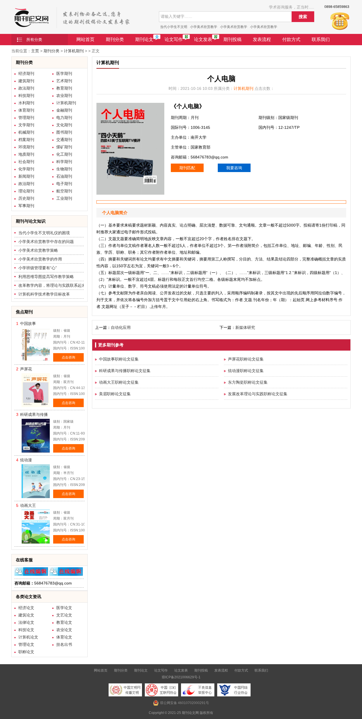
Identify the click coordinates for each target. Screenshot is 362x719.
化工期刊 (64, 154)
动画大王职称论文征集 (119, 382)
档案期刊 (26, 139)
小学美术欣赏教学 (203, 27)
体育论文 (64, 637)
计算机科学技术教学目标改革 (44, 294)
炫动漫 (26, 460)
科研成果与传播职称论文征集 (124, 370)
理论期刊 (26, 191)
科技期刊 (26, 95)
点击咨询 (68, 357)
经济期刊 (26, 73)
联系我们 (321, 39)
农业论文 (64, 629)
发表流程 (262, 39)
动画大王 (28, 505)
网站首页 (85, 39)
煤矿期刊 (64, 147)
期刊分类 (115, 39)
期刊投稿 (232, 39)
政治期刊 (26, 183)
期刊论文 (144, 39)
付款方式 (291, 39)
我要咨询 (234, 168)
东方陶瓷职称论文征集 (248, 382)
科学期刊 (64, 161)
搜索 (303, 16)
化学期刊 (26, 169)
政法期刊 (26, 88)
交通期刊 (64, 139)
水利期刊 (26, 103)
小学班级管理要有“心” (37, 268)
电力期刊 (64, 117)
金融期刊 (64, 110)
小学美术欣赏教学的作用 (40, 259)
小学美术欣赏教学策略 (38, 250)
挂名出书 (64, 644)
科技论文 (26, 629)
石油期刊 (64, 176)
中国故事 (28, 323)
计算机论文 (28, 637)
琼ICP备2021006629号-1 (181, 677)
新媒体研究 (245, 327)
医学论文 (64, 607)
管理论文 (26, 644)
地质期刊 (26, 154)
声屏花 (26, 369)
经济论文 (26, 607)
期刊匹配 (187, 168)
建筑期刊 (26, 81)
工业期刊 (64, 198)
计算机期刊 (74, 51)
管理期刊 (26, 117)
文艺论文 (64, 615)
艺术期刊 (64, 81)
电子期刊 (64, 183)
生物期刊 (64, 169)
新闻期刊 (26, 176)
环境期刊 (26, 147)
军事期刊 (26, 205)
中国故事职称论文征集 (119, 359)
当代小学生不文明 (173, 27)
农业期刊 (64, 95)
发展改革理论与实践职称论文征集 (257, 394)
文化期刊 (64, 125)
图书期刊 (64, 132)
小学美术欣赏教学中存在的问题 (46, 241)
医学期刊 (64, 73)
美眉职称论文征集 (115, 394)
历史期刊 (26, 198)
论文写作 (174, 39)
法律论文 (26, 622)
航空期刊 (64, 191)
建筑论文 (26, 615)
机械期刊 (26, 132)
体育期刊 (26, 110)
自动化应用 (121, 327)
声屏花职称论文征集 (246, 359)
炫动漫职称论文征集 (246, 370)
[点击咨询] (31, 574)
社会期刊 (26, 161)
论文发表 (203, 39)
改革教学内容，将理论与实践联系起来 (52, 285)
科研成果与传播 (34, 414)
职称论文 (26, 652)
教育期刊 (64, 88)
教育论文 (64, 622)
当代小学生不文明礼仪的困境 (44, 233)
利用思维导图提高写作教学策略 (46, 276)
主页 (35, 51)
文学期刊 (26, 125)
